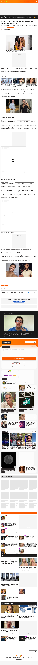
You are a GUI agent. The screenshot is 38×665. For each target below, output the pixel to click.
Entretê (25, 548)
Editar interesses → (33, 346)
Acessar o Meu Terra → (15, 342)
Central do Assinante (27, 1)
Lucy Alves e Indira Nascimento (23, 120)
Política (6, 515)
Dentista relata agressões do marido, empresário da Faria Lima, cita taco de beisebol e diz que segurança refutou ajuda (9, 632)
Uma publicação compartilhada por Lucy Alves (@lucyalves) (13, 177)
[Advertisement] (26, 597)
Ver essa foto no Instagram (6, 215)
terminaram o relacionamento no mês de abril (24, 182)
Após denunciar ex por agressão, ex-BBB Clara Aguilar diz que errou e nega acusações (31, 591)
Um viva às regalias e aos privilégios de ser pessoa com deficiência (9, 561)
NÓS (4, 288)
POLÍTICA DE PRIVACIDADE (27, 657)
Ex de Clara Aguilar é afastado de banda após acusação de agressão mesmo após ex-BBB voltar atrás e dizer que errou (12, 591)
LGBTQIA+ (26, 68)
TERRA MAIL (21, 1)
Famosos (6, 528)
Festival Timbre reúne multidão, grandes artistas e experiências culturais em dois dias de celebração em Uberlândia (30, 639)
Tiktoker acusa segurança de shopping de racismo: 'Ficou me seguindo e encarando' (9, 616)
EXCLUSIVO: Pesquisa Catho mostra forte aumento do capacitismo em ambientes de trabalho (27, 616)
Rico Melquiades (4, 89)
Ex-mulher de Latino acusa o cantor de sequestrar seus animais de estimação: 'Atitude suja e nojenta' (27, 569)
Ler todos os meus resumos (19, 358)
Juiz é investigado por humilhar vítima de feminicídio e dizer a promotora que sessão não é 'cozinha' (9, 584)
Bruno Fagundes (4, 182)
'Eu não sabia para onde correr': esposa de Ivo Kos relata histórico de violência (12, 597)
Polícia (7, 636)
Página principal (5, 1)
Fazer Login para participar (19, 301)
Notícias (6, 535)
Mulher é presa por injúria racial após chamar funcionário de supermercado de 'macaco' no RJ (12, 638)
